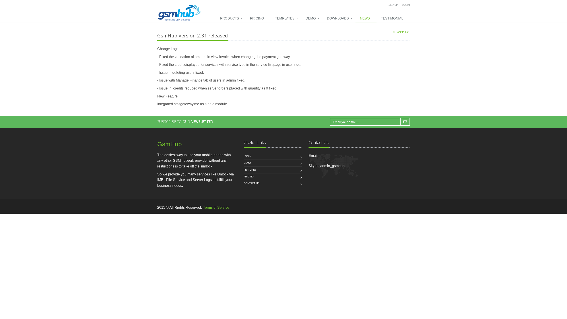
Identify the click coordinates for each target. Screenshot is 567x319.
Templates (285, 18)
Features (250, 169)
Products (229, 18)
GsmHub (169, 144)
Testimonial (392, 18)
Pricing (257, 18)
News (365, 18)
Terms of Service (216, 207)
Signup (393, 5)
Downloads (338, 18)
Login (406, 5)
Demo (311, 18)
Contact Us (251, 183)
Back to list (401, 32)
